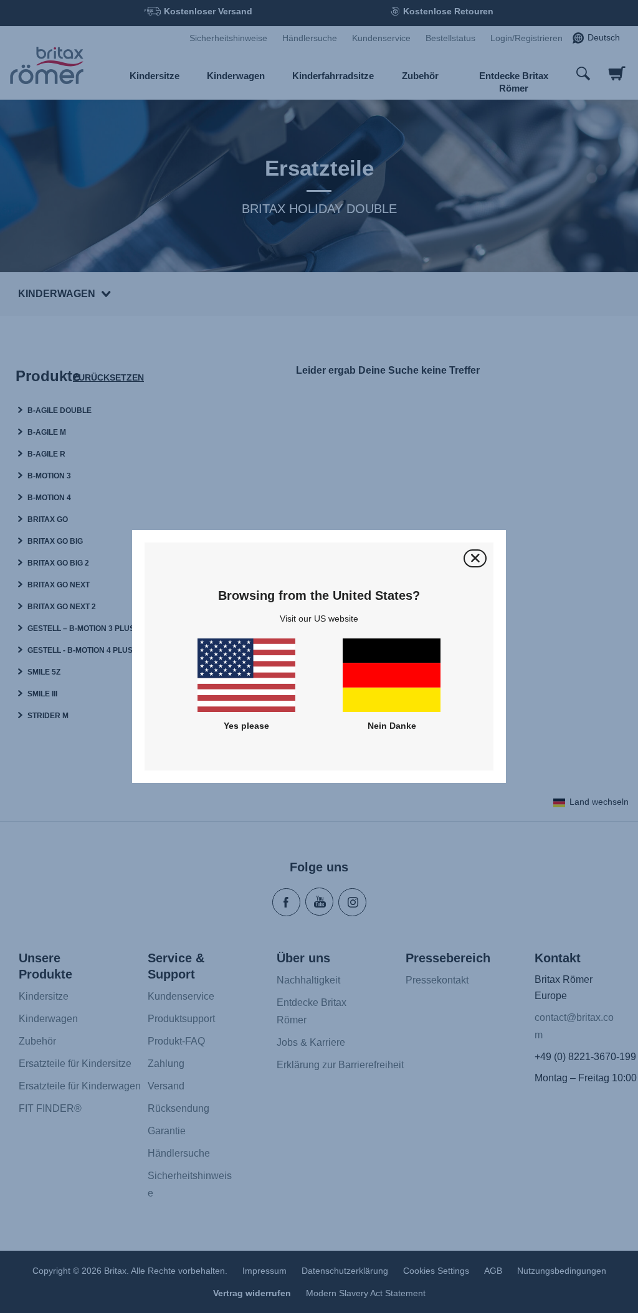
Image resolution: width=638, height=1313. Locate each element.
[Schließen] (475, 558)
